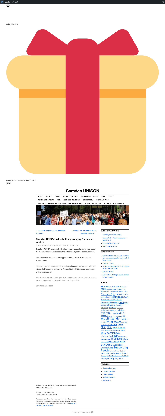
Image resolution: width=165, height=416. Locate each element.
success (39, 280)
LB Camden (113, 318)
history (109, 316)
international (118, 316)
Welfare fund (107, 381)
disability (119, 305)
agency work (110, 286)
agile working (121, 286)
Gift (8, 183)
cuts (121, 302)
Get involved (102, 200)
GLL (111, 313)
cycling (126, 302)
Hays (114, 313)
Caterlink (117, 297)
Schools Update (108, 272)
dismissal (112, 308)
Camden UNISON (82, 190)
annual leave (78, 277)
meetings (124, 322)
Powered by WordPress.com (81, 412)
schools (118, 338)
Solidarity (88, 200)
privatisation (106, 336)
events (105, 312)
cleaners (103, 299)
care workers (121, 294)
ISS (124, 316)
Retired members (72, 200)
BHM (124, 289)
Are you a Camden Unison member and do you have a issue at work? (69, 203)
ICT (113, 316)
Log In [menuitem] (7, 2)
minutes (113, 324)
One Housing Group (111, 330)
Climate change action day (114, 299)
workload (103, 358)
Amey (108, 289)
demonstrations (108, 305)
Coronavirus (104, 302)
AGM (103, 289)
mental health (105, 325)
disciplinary (104, 308)
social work (112, 341)
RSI (112, 339)
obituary (115, 327)
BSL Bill (106, 291)
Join (103, 196)
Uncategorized (59, 277)
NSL (58, 200)
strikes (122, 341)
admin (103, 286)
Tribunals (103, 356)
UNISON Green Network (111, 243)
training (118, 353)
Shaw (125, 339)
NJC (103, 327)
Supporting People (49, 280)
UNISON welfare (112, 356)
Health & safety (108, 374)
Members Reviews (46, 200)
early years (120, 308)
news (120, 324)
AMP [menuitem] (16, 2)
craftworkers (113, 302)
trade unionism (111, 353)
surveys (112, 351)
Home (40, 196)
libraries (103, 322)
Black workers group (109, 368)
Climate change (108, 263)
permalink (75, 280)
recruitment (122, 336)
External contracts (109, 371)
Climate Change (70, 196)
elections (110, 310)
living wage (113, 321)
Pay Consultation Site (110, 246)
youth (59, 280)
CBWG (57, 196)
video (120, 356)
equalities (119, 310)
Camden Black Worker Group (118, 291)
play (118, 333)
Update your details (114, 203)
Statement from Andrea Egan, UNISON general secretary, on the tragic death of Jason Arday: (116, 258)
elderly (104, 310)
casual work (88, 277)
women (125, 356)
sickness (104, 342)
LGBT (111, 196)
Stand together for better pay (112, 235)
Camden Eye (108, 294)
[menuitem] (2, 2)
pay (94, 277)
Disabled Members (89, 196)
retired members (105, 339)
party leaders (121, 330)
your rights (111, 358)
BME (102, 291)
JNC (103, 318)
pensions (112, 333)
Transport (124, 353)
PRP (115, 335)
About (49, 196)
